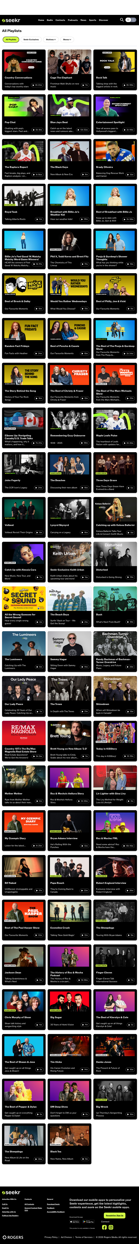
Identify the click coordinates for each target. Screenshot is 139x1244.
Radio (50, 20)
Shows (66, 39)
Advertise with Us (9, 1212)
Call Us (4, 1204)
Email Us (5, 1208)
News (83, 20)
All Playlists (11, 39)
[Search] (122, 20)
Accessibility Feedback (56, 1212)
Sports (92, 20)
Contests (60, 20)
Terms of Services (84, 1237)
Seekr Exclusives (31, 39)
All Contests (29, 1204)
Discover (103, 20)
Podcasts (73, 20)
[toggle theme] (130, 20)
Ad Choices (66, 1237)
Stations (50, 39)
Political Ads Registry (10, 1216)
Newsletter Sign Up (114, 1215)
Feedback (50, 1208)
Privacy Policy (51, 1237)
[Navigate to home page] (11, 20)
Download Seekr (53, 1204)
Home (41, 20)
